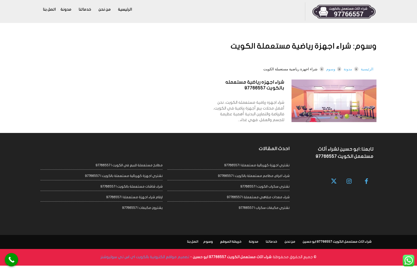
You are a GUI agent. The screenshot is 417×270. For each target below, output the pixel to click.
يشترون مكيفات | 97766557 (142, 208)
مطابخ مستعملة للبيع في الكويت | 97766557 (129, 165)
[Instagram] (349, 181)
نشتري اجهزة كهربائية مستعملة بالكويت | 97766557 (124, 176)
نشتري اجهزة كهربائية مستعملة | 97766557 (257, 165)
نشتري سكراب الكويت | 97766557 (265, 186)
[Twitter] (334, 181)
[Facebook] (366, 181)
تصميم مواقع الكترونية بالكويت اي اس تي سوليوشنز (145, 257)
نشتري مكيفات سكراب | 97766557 (264, 208)
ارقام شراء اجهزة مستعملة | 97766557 (134, 197)
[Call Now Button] (11, 259)
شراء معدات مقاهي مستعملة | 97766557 (258, 197)
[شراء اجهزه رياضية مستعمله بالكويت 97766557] (334, 101)
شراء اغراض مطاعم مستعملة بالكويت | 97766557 (254, 176)
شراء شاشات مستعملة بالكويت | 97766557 (131, 186)
